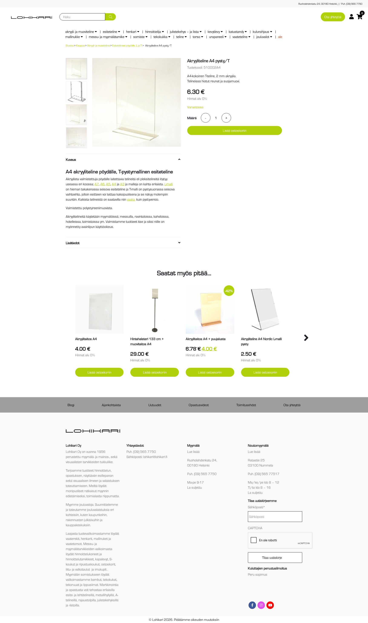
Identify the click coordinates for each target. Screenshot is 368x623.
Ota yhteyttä (332, 16)
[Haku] (110, 16)
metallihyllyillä (105, 595)
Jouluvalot (262, 36)
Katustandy (236, 31)
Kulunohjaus (261, 31)
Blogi (71, 405)
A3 (122, 184)
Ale (280, 36)
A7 (97, 184)
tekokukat (109, 579)
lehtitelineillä (85, 595)
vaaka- (131, 199)
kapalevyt (101, 559)
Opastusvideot (199, 405)
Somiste (139, 36)
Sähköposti (256, 507)
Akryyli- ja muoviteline (79, 31)
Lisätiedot (72, 243)
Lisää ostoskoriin (234, 130)
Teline (180, 36)
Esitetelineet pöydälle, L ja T (127, 45)
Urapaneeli (216, 36)
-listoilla (74, 605)
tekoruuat (72, 584)
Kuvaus (71, 159)
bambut (96, 579)
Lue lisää (193, 451)
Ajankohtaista (111, 405)
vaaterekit (72, 538)
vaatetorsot (74, 543)
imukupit (101, 569)
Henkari (131, 31)
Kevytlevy (214, 31)
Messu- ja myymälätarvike (106, 36)
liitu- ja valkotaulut (78, 569)
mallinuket (101, 538)
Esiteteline (110, 31)
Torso (196, 36)
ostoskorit (108, 564)
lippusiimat (90, 584)
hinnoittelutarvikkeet (80, 559)
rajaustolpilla (87, 600)
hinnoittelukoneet (87, 554)
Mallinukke (72, 36)
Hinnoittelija (153, 31)
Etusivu (69, 45)
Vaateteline (240, 36)
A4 (114, 184)
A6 (102, 184)
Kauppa (80, 45)
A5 (108, 184)
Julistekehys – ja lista (184, 31)
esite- (69, 595)
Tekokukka (160, 36)
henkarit (86, 538)
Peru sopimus (257, 574)
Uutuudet (154, 405)
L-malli (168, 184)
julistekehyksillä (107, 600)
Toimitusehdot (246, 405)
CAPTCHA (255, 528)
